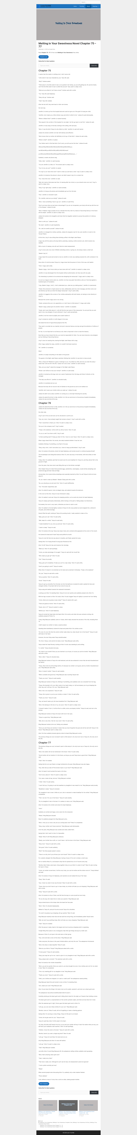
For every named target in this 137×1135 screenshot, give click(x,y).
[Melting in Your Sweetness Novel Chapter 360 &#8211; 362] (88, 1105)
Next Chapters (44, 1083)
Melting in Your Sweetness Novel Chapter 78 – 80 (51, 1126)
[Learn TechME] (44, 6)
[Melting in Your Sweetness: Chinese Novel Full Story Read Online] (48, 1105)
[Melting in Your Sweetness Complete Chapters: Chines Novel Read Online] (68, 1105)
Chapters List (43, 57)
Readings (95, 6)
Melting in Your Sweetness (46, 1122)
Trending (81, 6)
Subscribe (94, 65)
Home (75, 6)
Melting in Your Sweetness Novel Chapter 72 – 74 (51, 1125)
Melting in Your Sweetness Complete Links (62, 1122)
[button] (99, 6)
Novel (88, 6)
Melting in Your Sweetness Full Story (81, 1122)
